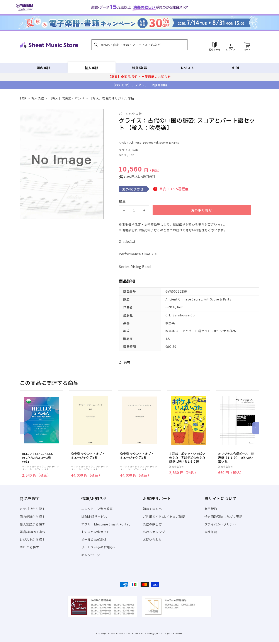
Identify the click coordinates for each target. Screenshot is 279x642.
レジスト (187, 67)
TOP (23, 98)
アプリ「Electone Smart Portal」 (107, 524)
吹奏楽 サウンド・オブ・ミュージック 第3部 (88, 456)
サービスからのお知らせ (98, 547)
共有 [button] (127, 362)
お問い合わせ (152, 539)
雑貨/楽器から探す (33, 532)
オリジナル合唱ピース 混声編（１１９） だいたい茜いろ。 (236, 457)
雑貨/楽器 (139, 67)
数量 (122, 201)
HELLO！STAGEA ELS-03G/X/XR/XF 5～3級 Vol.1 (38, 457)
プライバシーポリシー (220, 524)
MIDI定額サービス (94, 516)
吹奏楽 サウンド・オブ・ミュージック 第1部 (137, 456)
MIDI (235, 67)
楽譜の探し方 (152, 524)
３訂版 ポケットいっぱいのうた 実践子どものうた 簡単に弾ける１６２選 (188, 457)
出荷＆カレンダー (155, 532)
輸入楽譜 (91, 67)
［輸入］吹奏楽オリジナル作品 (111, 98)
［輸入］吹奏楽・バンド (66, 98)
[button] (139, 44)
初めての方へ (152, 508)
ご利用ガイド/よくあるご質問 (164, 516)
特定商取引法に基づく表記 (223, 516)
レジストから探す (32, 539)
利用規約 (210, 508)
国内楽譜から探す (32, 516)
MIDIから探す (29, 547)
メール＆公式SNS (93, 539)
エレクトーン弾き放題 (97, 508)
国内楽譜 (43, 67)
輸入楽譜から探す (32, 524)
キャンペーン (90, 555)
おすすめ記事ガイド (95, 532)
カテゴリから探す (32, 508)
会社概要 (210, 532)
